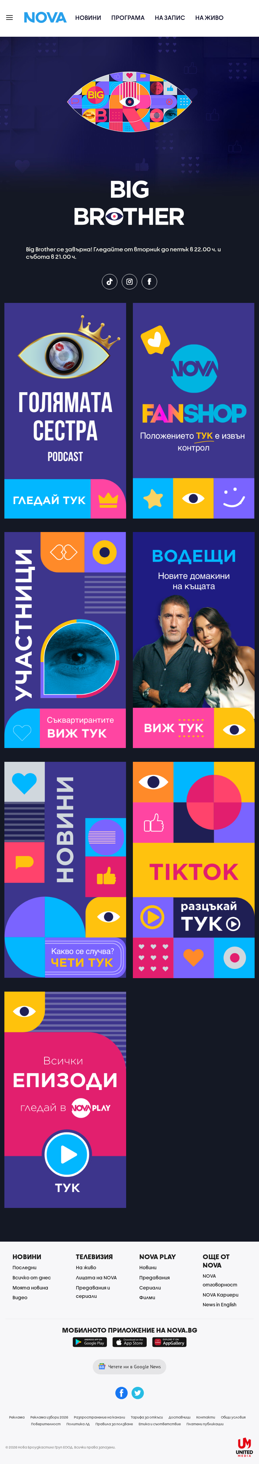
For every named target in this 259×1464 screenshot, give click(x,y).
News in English (219, 1304)
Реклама (17, 1417)
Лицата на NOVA (96, 1277)
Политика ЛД (78, 1424)
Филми (147, 1297)
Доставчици (180, 1417)
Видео (19, 1297)
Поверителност (46, 1424)
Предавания (154, 1277)
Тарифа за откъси (147, 1417)
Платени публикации (205, 1424)
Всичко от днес (31, 1277)
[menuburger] (9, 17)
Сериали (150, 1287)
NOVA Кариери (220, 1295)
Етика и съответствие (160, 1424)
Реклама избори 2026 (49, 1417)
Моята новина (30, 1287)
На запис (170, 17)
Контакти (205, 1417)
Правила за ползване (114, 1424)
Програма (128, 17)
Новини (88, 17)
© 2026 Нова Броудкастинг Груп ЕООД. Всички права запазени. (60, 1447)
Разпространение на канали (99, 1417)
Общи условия (233, 1417)
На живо (209, 17)
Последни (24, 1267)
